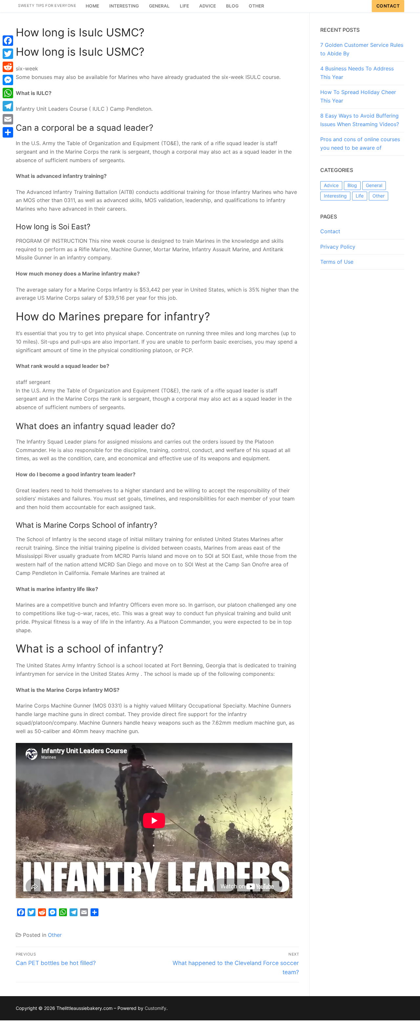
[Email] (7, 119)
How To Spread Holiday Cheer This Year (358, 96)
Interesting (335, 196)
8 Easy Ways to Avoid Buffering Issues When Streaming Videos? (359, 119)
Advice (331, 185)
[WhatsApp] (7, 93)
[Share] (7, 132)
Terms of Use (336, 261)
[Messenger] (7, 79)
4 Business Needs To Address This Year (357, 72)
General (374, 185)
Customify (155, 1008)
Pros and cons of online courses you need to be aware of (360, 143)
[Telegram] (7, 106)
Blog (352, 185)
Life (360, 196)
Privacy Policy (337, 246)
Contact (388, 6)
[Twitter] (7, 53)
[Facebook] (7, 40)
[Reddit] (7, 66)
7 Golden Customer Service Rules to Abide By (361, 49)
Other (55, 935)
